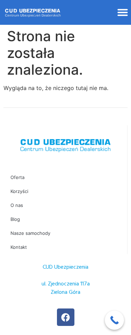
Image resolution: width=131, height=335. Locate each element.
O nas (16, 205)
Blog (15, 219)
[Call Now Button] (114, 320)
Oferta (17, 177)
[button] (122, 12)
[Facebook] (65, 317)
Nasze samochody (30, 233)
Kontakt (18, 247)
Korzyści (19, 191)
